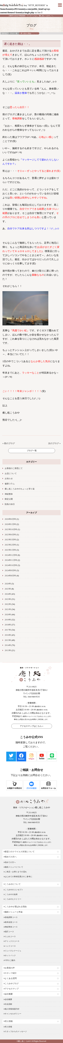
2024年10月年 (11, 565)
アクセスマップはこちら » (31, 726)
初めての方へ (11, 857)
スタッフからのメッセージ (16, 1031)
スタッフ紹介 (11, 973)
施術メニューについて (14, 867)
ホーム (4, 33)
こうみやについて (13, 884)
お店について (11, 473)
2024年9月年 (10, 570)
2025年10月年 (11, 529)
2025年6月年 (10, 535)
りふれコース (10, 936)
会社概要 (9, 994)
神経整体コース (11, 927)
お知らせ (9, 479)
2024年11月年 (11, 560)
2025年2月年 (10, 545)
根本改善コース (11, 922)
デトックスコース (12, 941)
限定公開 (9, 499)
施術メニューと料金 (14, 912)
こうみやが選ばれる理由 (16, 907)
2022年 (8, 604)
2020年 (8, 615)
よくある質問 (11, 978)
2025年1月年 (10, 550)
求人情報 (9, 1021)
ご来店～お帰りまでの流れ (16, 872)
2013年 (8, 650)
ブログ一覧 (13, 33)
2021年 (8, 609)
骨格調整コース (11, 917)
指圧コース (9, 932)
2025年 (8, 589)
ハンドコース (10, 946)
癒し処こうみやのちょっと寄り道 (20, 489)
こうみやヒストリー (13, 899)
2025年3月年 (10, 540)
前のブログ (9, 443)
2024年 (8, 594)
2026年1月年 (10, 524)
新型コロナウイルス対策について (20, 852)
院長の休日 (10, 504)
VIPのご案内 (10, 960)
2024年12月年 (11, 555)
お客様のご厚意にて (14, 468)
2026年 (8, 584)
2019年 (8, 620)
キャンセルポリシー (13, 1014)
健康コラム (10, 484)
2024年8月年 (10, 576)
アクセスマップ (12, 989)
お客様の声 (10, 968)
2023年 (8, 599)
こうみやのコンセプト (14, 890)
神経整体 (9, 494)
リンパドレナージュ (13, 951)
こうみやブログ (12, 984)
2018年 (8, 625)
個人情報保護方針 (12, 1009)
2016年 (8, 635)
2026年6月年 (10, 519)
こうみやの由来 (11, 894)
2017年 (8, 630)
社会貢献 (8, 1004)
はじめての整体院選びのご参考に (18, 877)
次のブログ (53, 443)
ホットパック (10, 955)
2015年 (8, 640)
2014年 (8, 645)
